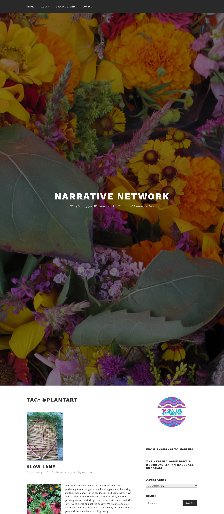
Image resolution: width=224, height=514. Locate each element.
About (45, 6)
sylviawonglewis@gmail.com (75, 472)
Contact (88, 6)
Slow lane (41, 466)
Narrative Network (112, 196)
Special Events (66, 6)
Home (30, 6)
